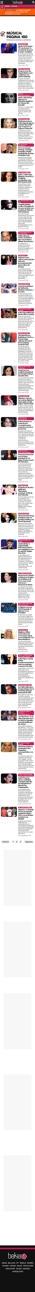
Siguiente (29, 842)
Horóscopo (17, 1271)
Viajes (19, 1268)
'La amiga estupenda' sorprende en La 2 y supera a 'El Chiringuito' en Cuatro (18, 12)
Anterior (5, 842)
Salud (19, 1266)
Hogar (13, 1266)
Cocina (5, 1266)
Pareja (23, 1263)
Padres (30, 1263)
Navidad (26, 1268)
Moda (4, 1263)
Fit (17, 1263)
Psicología (28, 1266)
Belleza (11, 1263)
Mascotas (10, 1268)
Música (14, 6)
